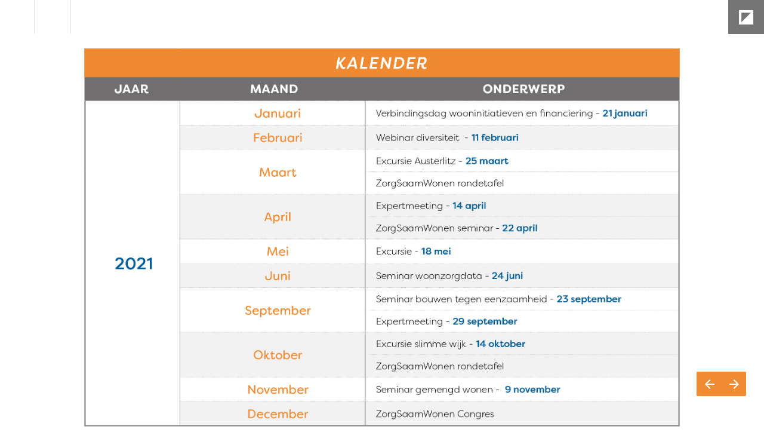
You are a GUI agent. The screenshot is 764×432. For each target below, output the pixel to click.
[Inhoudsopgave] (17, 17)
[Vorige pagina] (709, 384)
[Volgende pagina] (734, 384)
